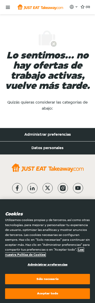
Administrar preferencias (47, 135)
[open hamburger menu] (8, 7)
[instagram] (63, 188)
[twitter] (48, 188)
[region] (47, 251)
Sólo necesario (47, 279)
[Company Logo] (40, 7)
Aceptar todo (47, 293)
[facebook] (17, 188)
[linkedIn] (32, 188)
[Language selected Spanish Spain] (74, 7)
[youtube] (78, 188)
